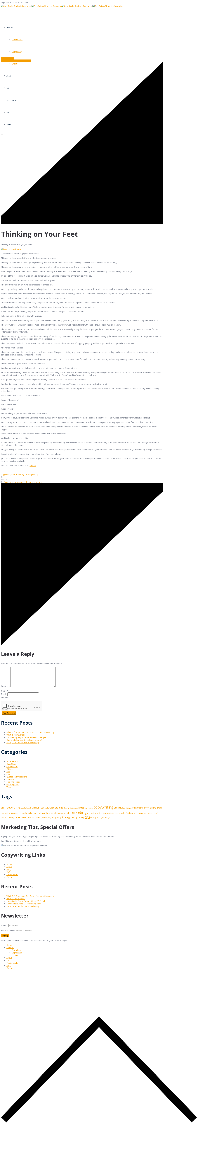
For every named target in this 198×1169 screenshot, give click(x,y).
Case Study (11, 764)
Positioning (130, 813)
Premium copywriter (144, 813)
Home (8, 15)
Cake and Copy (7, 58)
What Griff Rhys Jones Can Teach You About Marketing (30, 732)
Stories (44, 818)
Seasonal (10, 779)
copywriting (6, 474)
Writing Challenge (103, 817)
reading (11, 817)
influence (48, 813)
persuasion (108, 812)
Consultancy (17, 950)
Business (39, 807)
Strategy (66, 817)
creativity (119, 807)
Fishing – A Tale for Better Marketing (22, 742)
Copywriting (17, 51)
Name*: (4, 925)
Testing (74, 817)
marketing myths (94, 813)
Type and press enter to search (14, 2)
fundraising (15, 813)
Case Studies (56, 807)
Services (9, 27)
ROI (24, 817)
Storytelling (56, 817)
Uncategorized (41, 45)
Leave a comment (35, 482)
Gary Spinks (9, 482)
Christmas (74, 808)
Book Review (12, 761)
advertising (13, 807)
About (9, 867)
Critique (9, 769)
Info (8, 771)
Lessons (64, 813)
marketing (20, 474)
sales (29, 817)
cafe (47, 808)
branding (29, 808)
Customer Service (141, 807)
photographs (120, 813)
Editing (153, 807)
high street (34, 813)
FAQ (8, 872)
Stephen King (36, 817)
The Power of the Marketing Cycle (16, 60)
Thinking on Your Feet (20, 45)
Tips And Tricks (13, 782)
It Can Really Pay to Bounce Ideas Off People (26, 737)
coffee (81, 807)
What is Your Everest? (15, 735)
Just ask (33, 465)
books (23, 808)
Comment (5, 686)
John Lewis (58, 813)
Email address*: (8, 930)
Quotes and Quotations (16, 776)
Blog (8, 869)
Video (8, 787)
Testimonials (12, 874)
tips (87, 817)
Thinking (28, 474)
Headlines (25, 813)
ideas (13, 474)
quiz (8, 774)
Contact (9, 877)
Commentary (12, 766)
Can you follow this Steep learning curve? (24, 740)
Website (4, 697)
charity (66, 808)
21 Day (3, 808)
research (19, 817)
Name (3, 691)
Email (3, 694)
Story (49, 817)
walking (35, 474)
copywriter (88, 808)
